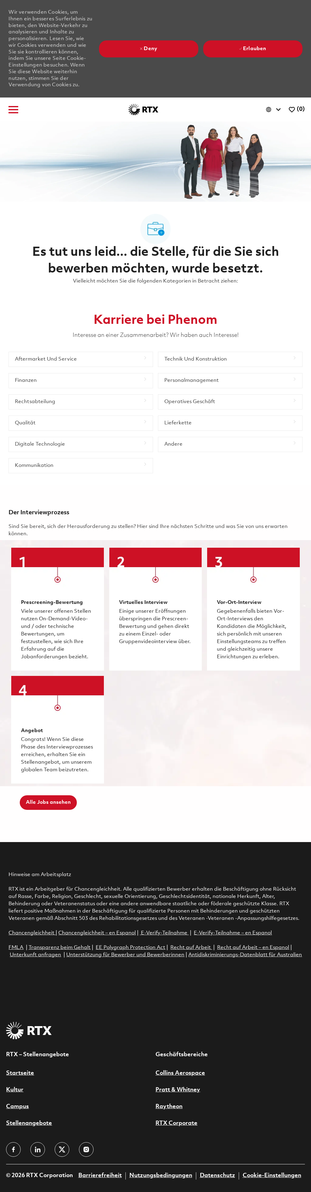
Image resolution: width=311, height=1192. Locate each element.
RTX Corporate (176, 1123)
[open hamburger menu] (13, 109)
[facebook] (13, 1149)
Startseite (20, 1073)
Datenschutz (217, 1176)
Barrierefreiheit (100, 1176)
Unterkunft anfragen (35, 954)
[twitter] (62, 1149)
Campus (17, 1107)
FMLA (16, 947)
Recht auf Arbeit (191, 947)
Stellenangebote (29, 1123)
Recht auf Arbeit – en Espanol (253, 947)
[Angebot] (57, 729)
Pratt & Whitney (178, 1090)
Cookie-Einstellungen (272, 1176)
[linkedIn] (37, 1149)
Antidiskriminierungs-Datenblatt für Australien (245, 954)
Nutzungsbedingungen (160, 1176)
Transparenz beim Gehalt (60, 947)
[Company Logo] (143, 109)
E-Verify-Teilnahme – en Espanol (233, 933)
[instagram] (86, 1149)
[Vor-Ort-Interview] (253, 609)
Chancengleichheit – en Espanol (97, 933)
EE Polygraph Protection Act (130, 947)
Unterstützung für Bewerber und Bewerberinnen (125, 954)
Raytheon (169, 1107)
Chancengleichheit (32, 933)
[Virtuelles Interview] (155, 609)
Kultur (14, 1090)
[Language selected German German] (274, 109)
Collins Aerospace (180, 1073)
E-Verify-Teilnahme (163, 933)
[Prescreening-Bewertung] (57, 609)
